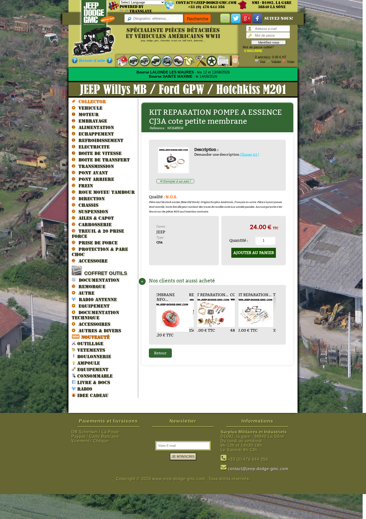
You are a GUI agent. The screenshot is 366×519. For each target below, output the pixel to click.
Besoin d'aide (92, 61)
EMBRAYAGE (91, 121)
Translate (140, 11)
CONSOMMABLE (94, 376)
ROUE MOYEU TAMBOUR (105, 192)
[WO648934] (175, 171)
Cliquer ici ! (249, 154)
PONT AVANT (91, 173)
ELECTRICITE (92, 147)
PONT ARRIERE (94, 179)
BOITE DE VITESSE (98, 153)
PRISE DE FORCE (96, 243)
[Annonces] (220, 60)
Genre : (161, 226)
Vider (291, 62)
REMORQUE (90, 286)
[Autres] (175, 60)
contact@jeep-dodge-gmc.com (206, 2)
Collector (90, 101)
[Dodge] (142, 60)
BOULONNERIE (93, 356)
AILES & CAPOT (94, 218)
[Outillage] (198, 60)
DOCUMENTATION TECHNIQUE (95, 315)
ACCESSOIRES (92, 324)
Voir (262, 62)
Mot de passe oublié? (258, 47)
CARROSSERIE (93, 224)
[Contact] (231, 60)
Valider (276, 62)
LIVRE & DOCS (93, 382)
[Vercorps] (186, 60)
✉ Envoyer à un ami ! (175, 181)
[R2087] (164, 60)
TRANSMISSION (94, 166)
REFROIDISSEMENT (99, 140)
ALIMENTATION (94, 127)
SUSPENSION (91, 211)
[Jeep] (130, 60)
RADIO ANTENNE (96, 299)
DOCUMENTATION (97, 280)
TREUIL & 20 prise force (98, 233)
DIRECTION (90, 198)
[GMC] (153, 60)
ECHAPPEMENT (94, 134)
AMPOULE (88, 363)
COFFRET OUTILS (104, 273)
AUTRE (84, 293)
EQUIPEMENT (92, 306)
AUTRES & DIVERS (98, 330)
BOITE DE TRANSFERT (102, 160)
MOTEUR (87, 114)
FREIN (84, 186)
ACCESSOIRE (91, 261)
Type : (160, 237)
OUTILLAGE (89, 343)
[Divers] (209, 60)
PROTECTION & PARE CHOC (100, 251)
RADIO (84, 389)
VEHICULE (88, 108)
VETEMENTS (90, 350)
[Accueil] (119, 60)
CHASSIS (86, 205)
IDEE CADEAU (92, 395)
